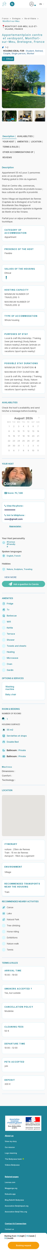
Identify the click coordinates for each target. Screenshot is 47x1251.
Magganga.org (11, 1188)
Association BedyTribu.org (16, 1212)
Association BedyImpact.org (16, 1206)
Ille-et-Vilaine (30, 18)
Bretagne (16, 18)
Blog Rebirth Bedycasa (14, 1200)
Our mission (10, 1147)
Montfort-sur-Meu (11, 21)
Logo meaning (11, 1153)
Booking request (23, 1245)
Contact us (9, 1229)
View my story (11, 1141)
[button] (23, 813)
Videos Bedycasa (12, 1165)
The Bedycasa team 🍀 (14, 1159)
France (5, 18)
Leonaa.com (10, 1182)
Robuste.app (10, 1194)
